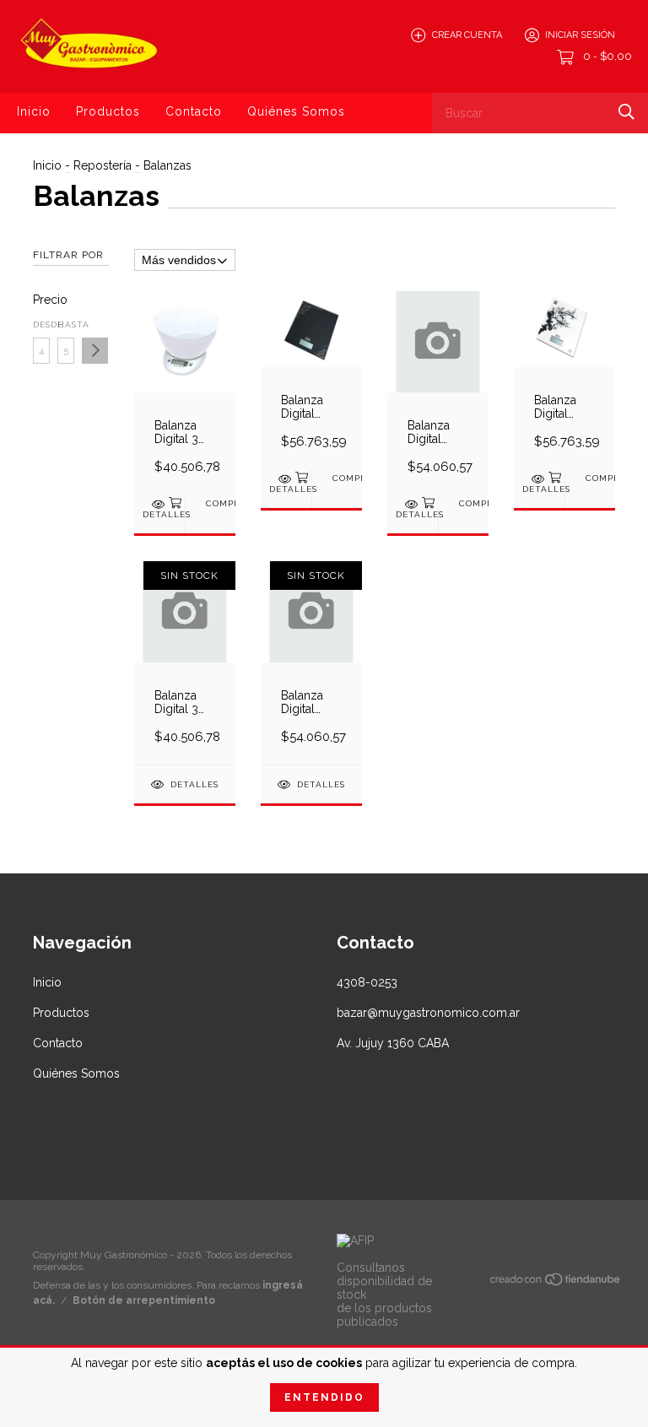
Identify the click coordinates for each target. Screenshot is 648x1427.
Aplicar (95, 351)
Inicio (34, 111)
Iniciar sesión (580, 35)
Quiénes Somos (296, 111)
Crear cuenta (467, 35)
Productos (108, 111)
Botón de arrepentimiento (144, 1300)
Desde (41, 324)
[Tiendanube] (556, 1282)
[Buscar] (626, 112)
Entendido (324, 1397)
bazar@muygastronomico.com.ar (428, 1012)
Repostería (102, 165)
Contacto (193, 111)
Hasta (65, 324)
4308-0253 (367, 982)
